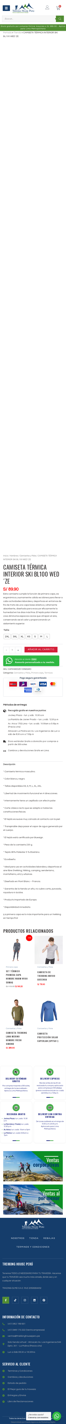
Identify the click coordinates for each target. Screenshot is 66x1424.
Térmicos (48, 673)
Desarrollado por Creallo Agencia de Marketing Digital (33, 1422)
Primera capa (37, 673)
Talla (6, 630)
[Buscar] (60, 19)
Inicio (5, 556)
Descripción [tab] (9, 764)
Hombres (14, 556)
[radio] (7, 636)
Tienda (17, 33)
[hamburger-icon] (6, 8)
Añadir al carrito (41, 649)
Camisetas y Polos (28, 556)
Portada (7, 33)
